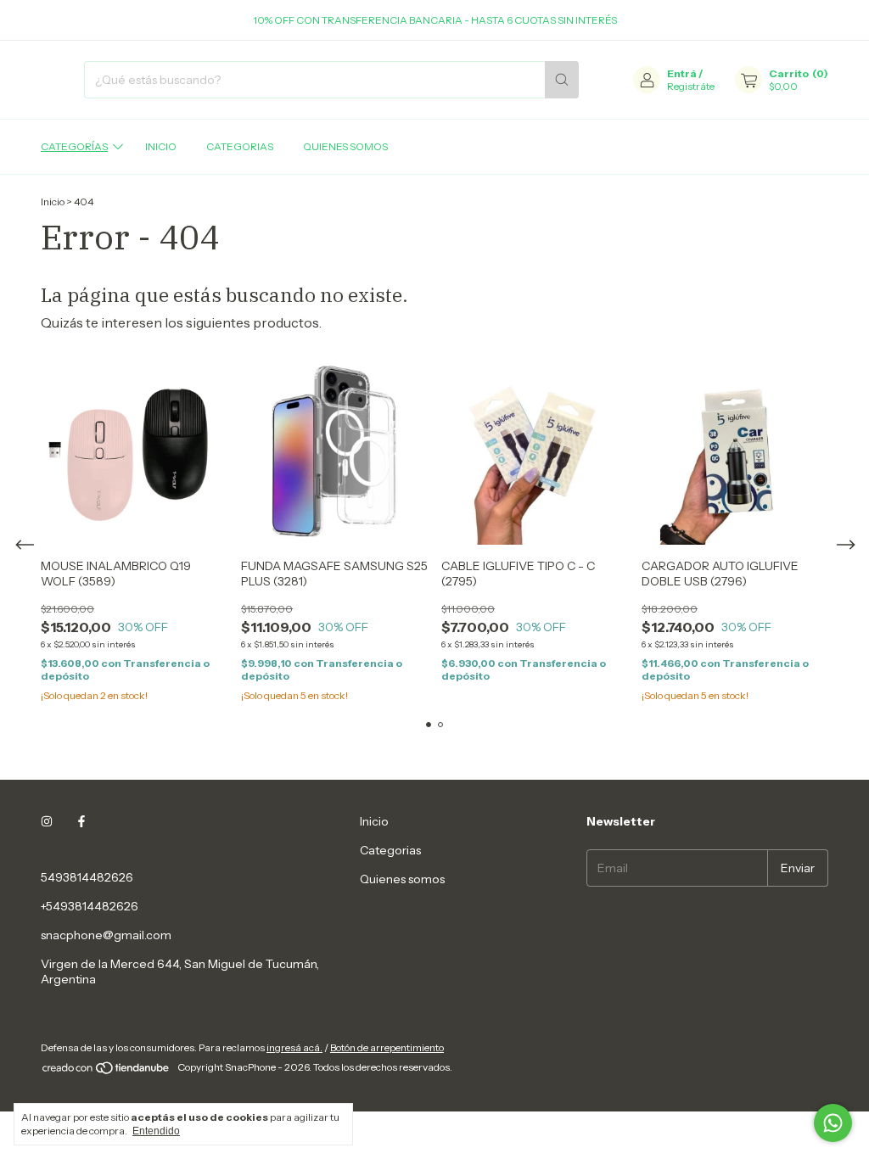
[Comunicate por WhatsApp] (833, 1123)
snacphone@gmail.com (106, 935)
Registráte (691, 86)
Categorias (239, 146)
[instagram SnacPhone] (47, 821)
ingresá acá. (294, 1047)
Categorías (74, 146)
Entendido (156, 1131)
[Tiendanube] (106, 1071)
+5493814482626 (89, 906)
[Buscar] (562, 79)
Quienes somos (345, 146)
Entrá (682, 73)
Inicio (161, 146)
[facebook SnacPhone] (81, 821)
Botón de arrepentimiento (387, 1047)
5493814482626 (87, 877)
